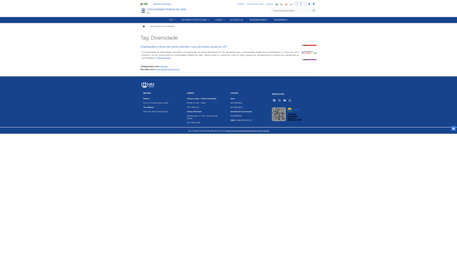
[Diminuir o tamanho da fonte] (304, 4)
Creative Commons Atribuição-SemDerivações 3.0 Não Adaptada (247, 131)
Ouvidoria (240, 4)
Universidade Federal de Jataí (166, 9)
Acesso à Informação (255, 4)
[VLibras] (309, 4)
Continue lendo (163, 57)
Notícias (164, 66)
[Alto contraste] (314, 4)
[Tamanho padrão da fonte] (301, 4)
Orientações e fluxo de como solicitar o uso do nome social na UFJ (183, 46)
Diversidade (161, 69)
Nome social (173, 69)
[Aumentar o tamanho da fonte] (297, 4)
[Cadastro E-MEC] (287, 114)
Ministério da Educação (162, 4)
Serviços (269, 4)
